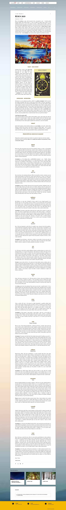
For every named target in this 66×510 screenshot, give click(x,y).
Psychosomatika (32, 7)
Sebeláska (45, 7)
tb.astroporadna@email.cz (35, 504)
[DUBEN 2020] (33, 476)
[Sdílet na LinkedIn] (20, 463)
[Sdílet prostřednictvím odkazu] (22, 463)
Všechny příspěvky (12, 7)
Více (48, 7)
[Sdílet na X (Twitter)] (17, 463)
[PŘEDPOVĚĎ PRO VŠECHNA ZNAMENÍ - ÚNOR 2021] (17, 476)
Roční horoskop (26, 7)
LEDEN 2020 (45, 481)
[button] (43, 3)
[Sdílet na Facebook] (15, 463)
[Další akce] (50, 13)
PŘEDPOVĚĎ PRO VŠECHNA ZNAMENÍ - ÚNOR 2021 (16, 482)
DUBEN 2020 (29, 481)
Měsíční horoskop (19, 7)
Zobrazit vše (54, 470)
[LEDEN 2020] (49, 476)
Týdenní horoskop (39, 7)
